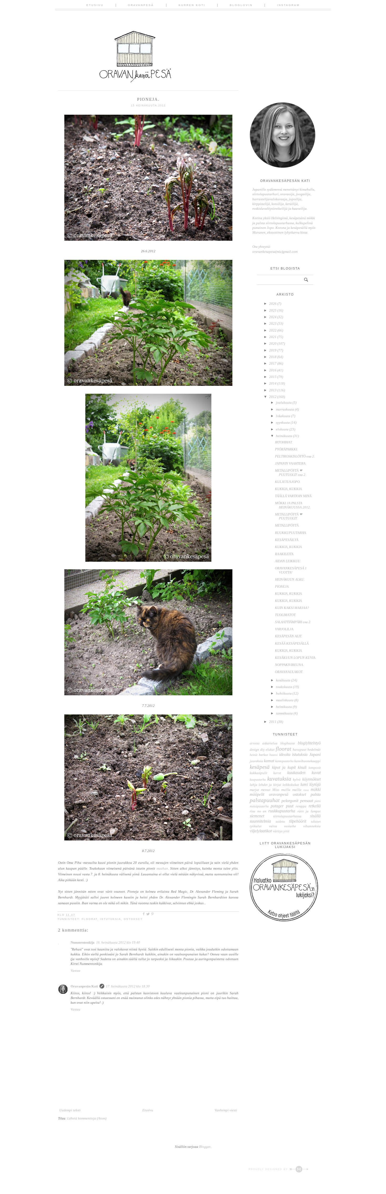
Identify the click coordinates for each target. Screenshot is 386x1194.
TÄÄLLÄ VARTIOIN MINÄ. (293, 496)
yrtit (286, 831)
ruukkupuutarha (281, 811)
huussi (273, 755)
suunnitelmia (260, 821)
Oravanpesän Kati (84, 986)
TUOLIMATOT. (285, 615)
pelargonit (289, 800)
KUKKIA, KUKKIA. (288, 489)
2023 (273, 323)
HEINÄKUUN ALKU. (290, 579)
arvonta (254, 743)
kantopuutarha (284, 761)
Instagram (288, 5)
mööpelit (257, 794)
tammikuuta (285, 713)
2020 (273, 343)
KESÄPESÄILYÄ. (287, 540)
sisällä (315, 816)
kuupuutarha (258, 779)
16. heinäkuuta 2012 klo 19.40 (118, 942)
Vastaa (75, 970)
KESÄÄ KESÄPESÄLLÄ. (292, 643)
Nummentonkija (83, 942)
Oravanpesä (141, 5)
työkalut (256, 826)
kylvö (297, 779)
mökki (316, 789)
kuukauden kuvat (304, 772)
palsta (316, 794)
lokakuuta (283, 416)
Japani (315, 754)
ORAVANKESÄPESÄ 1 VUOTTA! (291, 570)
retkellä (315, 806)
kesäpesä (260, 767)
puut (289, 806)
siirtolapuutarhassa (287, 816)
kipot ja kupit (284, 767)
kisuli (302, 767)
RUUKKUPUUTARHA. (291, 533)
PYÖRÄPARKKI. (286, 449)
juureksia (256, 761)
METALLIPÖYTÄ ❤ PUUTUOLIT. (288, 516)
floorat (89, 919)
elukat (270, 749)
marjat (254, 790)
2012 (273, 397)
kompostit (315, 768)
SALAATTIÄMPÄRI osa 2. (293, 622)
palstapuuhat (265, 800)
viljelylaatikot (261, 831)
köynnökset (311, 779)
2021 (273, 337)
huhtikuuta (284, 693)
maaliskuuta (285, 700)
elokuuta (282, 429)
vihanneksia (312, 826)
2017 (273, 363)
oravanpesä (278, 794)
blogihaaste (287, 743)
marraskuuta (285, 409)
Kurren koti (192, 5)
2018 (273, 357)
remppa (301, 806)
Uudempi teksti (70, 1110)
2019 (273, 350)
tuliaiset (316, 821)
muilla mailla (291, 790)
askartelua (270, 743)
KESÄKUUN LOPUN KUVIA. (295, 658)
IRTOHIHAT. (284, 442)
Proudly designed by (269, 1169)
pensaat (306, 800)
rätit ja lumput (309, 811)
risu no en (258, 811)
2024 (273, 317)
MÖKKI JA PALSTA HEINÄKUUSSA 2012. (293, 505)
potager (277, 806)
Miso (275, 790)
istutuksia (110, 919)
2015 (273, 377)
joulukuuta (284, 402)
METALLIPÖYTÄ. (287, 525)
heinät (253, 755)
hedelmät (314, 749)
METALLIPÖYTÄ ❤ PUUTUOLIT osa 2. (290, 473)
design (254, 749)
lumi (304, 784)
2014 (273, 383)
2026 (273, 304)
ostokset (133, 919)
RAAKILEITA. (284, 554)
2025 (273, 310)
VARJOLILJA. (284, 629)
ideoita (284, 754)
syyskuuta (283, 422)
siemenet (257, 816)
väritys (278, 831)
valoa (273, 826)
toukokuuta (284, 687)
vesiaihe (290, 826)
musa (306, 789)
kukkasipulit (258, 773)
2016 (273, 370)
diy (262, 749)
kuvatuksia (279, 779)
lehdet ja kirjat (270, 785)
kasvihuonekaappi (307, 761)
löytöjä (315, 784)
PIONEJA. (282, 586)
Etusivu (94, 5)
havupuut (299, 749)
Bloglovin (241, 5)
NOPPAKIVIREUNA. (289, 665)
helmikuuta (284, 707)
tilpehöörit (297, 821)
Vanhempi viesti (226, 1110)
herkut (263, 755)
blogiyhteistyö (309, 743)
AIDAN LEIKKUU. (288, 561)
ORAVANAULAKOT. (289, 672)
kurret (277, 773)
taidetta (280, 821)
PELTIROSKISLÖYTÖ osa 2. (295, 456)
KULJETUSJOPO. (287, 482)
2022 (273, 330)
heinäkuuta (284, 436)
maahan (162, 868)
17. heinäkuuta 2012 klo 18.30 (128, 986)
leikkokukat (291, 785)
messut (265, 790)
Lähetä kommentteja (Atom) (86, 1118)
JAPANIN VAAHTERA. (290, 463)
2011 (273, 722)
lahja (253, 785)
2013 (273, 390)
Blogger (204, 1147)
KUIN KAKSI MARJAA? (292, 608)
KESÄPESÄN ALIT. (288, 636)
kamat (269, 761)
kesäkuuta (283, 680)
